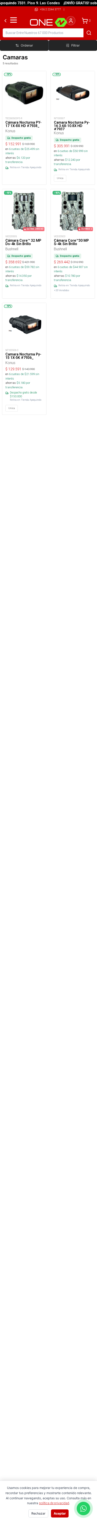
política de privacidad (54, 1503)
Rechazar (38, 1513)
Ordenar (27, 45)
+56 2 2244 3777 (50, 9)
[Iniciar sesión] (70, 20)
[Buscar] (88, 32)
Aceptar (60, 1513)
